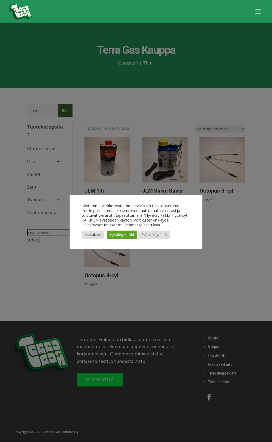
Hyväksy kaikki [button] (122, 234)
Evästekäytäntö (154, 234)
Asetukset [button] (93, 234)
